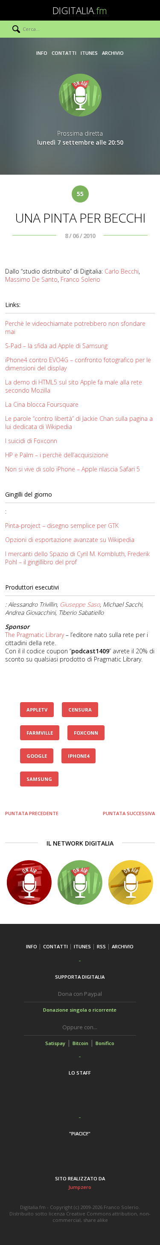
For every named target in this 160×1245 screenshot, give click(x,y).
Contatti (64, 53)
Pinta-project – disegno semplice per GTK (62, 525)
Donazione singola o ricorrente (79, 1010)
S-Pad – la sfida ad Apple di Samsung (56, 346)
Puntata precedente (31, 813)
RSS (101, 946)
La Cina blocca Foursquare (42, 404)
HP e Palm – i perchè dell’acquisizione (56, 455)
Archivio (113, 53)
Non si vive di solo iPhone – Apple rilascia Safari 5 (72, 469)
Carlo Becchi (122, 271)
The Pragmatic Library (34, 635)
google (36, 756)
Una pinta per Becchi (80, 217)
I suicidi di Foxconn (31, 441)
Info (41, 53)
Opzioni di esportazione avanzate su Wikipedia (69, 540)
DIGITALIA (79, 10)
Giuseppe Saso (80, 604)
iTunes (89, 53)
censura (80, 709)
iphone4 (78, 756)
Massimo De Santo (31, 279)
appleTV (36, 709)
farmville (39, 733)
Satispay (55, 1043)
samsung (39, 779)
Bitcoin (80, 1043)
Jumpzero (79, 1187)
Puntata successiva (129, 813)
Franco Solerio (80, 279)
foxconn (86, 733)
